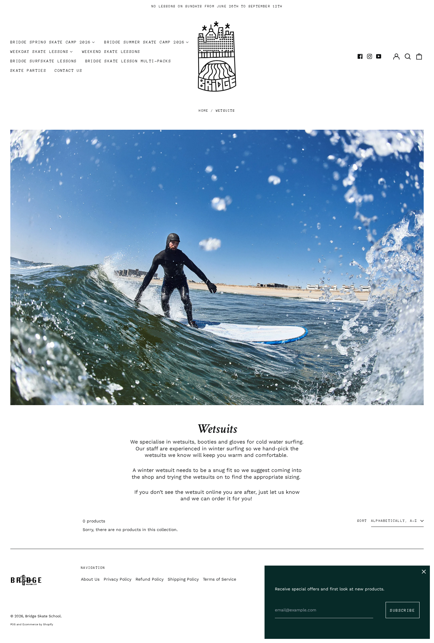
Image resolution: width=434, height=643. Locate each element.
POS (13, 624)
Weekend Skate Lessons (111, 51)
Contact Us (68, 70)
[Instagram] (369, 56)
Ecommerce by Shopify (37, 624)
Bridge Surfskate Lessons (43, 61)
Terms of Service (219, 579)
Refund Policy (150, 579)
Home (203, 111)
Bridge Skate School (43, 616)
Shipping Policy (183, 579)
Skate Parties (28, 70)
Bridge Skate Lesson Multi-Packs (128, 61)
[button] (407, 56)
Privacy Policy (117, 579)
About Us (90, 579)
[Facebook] (360, 56)
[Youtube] (378, 56)
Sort (362, 521)
